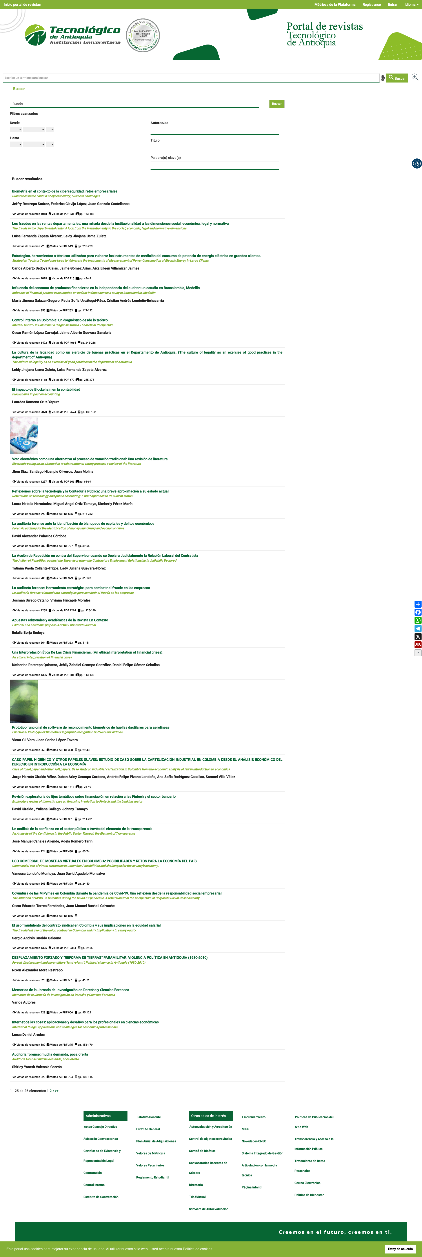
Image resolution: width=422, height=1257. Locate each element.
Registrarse (372, 4)
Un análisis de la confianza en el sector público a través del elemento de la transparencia (82, 831)
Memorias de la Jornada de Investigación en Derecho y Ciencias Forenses (70, 992)
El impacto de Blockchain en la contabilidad (46, 392)
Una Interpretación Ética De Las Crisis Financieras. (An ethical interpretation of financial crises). (87, 655)
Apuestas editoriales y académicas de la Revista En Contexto (60, 622)
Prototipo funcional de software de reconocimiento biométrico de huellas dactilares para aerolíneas (90, 730)
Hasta (14, 138)
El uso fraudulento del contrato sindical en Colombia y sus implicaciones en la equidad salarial (86, 928)
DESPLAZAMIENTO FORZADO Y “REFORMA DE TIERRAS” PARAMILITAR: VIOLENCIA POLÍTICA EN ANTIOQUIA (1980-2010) (110, 960)
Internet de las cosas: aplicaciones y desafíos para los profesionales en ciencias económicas (85, 1024)
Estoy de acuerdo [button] (400, 1249)
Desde (15, 122)
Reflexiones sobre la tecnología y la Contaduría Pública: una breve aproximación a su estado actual (90, 494)
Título (155, 140)
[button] (417, 163)
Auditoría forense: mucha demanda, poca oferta (50, 1057)
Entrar (393, 4)
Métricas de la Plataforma (335, 4)
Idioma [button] (411, 4)
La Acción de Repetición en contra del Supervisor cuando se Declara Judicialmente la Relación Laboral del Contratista (105, 558)
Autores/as (159, 122)
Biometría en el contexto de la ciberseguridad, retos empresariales (64, 194)
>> (57, 1091)
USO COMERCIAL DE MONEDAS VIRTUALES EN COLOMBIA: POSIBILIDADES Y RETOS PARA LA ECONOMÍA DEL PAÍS (104, 863)
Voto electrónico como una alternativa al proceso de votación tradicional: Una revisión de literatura (90, 461)
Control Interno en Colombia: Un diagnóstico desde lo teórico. (63, 322)
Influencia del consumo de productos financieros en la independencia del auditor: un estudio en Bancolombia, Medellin (106, 290)
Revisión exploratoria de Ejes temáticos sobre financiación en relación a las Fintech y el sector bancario (94, 799)
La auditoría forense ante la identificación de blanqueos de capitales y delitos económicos (83, 526)
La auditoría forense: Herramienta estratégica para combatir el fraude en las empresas (81, 590)
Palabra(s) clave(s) (166, 157)
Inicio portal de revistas (22, 4)
